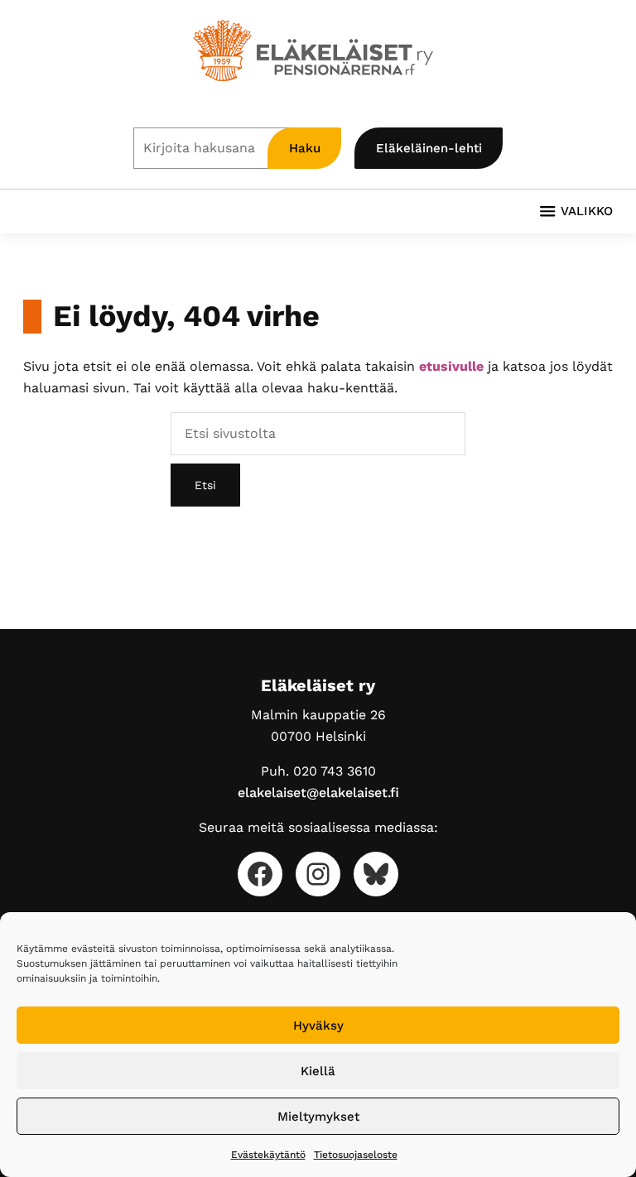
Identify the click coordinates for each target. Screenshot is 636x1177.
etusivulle (451, 366)
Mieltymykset (318, 1116)
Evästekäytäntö (268, 1154)
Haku (304, 148)
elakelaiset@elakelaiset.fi (318, 792)
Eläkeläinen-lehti (429, 148)
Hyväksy (318, 1025)
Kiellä (318, 1071)
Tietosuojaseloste (356, 1154)
